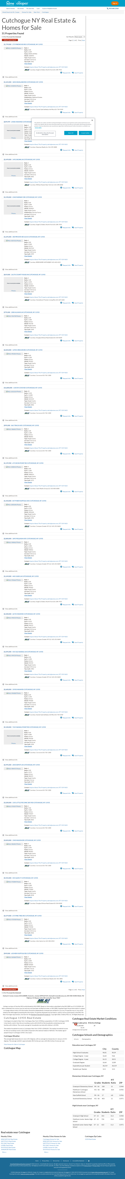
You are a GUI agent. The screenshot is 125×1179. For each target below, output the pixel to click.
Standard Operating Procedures (40, 1014)
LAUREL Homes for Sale (50, 1147)
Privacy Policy (45, 1161)
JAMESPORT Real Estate (8, 1149)
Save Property (79, 73)
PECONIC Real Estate (7, 1143)
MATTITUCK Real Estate (8, 1141)
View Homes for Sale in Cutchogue (14, 1044)
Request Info (67, 73)
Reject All (70, 133)
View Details (28, 63)
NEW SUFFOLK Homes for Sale (52, 1141)
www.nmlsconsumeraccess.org (100, 1172)
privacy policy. (38, 127)
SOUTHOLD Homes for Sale (51, 1149)
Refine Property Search (10, 40)
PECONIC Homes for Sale (51, 1145)
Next (83, 40)
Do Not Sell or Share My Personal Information (45, 133)
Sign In (115, 3)
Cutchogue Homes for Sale (51, 1139)
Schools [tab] (76, 1039)
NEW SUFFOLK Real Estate (9, 1139)
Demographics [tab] (86, 1039)
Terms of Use (56, 1161)
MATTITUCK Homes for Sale (51, 1143)
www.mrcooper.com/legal (27, 1174)
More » (4, 1152)
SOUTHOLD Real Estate (8, 1147)
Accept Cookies (85, 133)
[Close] (92, 120)
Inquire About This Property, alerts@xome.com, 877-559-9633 (48, 67)
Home (36, 1161)
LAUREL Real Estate (7, 1145)
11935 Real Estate (90, 1139)
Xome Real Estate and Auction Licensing (20, 1164)
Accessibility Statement (78, 1161)
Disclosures (66, 1161)
